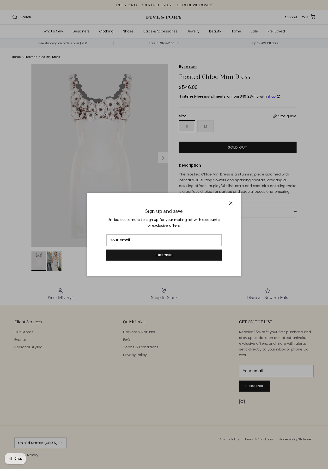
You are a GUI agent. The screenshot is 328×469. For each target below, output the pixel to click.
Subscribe (164, 255)
